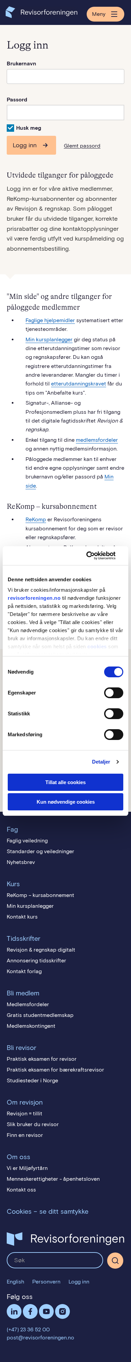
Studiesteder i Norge (32, 1080)
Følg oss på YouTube (46, 1311)
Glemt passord (82, 146)
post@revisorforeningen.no (40, 1337)
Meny (98, 14)
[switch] (113, 692)
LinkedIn (14, 1311)
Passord (17, 99)
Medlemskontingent (31, 1026)
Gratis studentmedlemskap (40, 1015)
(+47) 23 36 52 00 (28, 1329)
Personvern (46, 1281)
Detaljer (101, 762)
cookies (97, 646)
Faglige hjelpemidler (50, 320)
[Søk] (55, 1260)
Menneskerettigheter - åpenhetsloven (53, 1179)
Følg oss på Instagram (62, 1311)
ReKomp (36, 519)
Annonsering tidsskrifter (36, 960)
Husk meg (28, 128)
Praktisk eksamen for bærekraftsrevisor (55, 1069)
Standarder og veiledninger (40, 851)
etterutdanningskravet (78, 383)
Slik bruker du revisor (33, 1124)
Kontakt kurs (22, 917)
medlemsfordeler (97, 440)
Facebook (30, 1311)
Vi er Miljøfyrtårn (27, 1168)
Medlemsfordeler (28, 1004)
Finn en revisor (25, 1135)
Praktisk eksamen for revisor (42, 1059)
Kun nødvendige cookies (66, 802)
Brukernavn (21, 63)
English (15, 1281)
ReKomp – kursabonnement (40, 895)
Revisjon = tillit (24, 1113)
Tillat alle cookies (65, 782)
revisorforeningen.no (34, 598)
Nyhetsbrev (21, 862)
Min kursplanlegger (49, 339)
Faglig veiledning (27, 840)
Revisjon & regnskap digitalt (41, 950)
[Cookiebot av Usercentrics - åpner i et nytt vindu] (94, 555)
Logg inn (25, 145)
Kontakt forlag (24, 971)
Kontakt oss (21, 1189)
